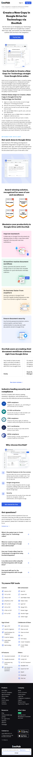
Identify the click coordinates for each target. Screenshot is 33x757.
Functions (4, 704)
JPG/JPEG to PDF (8, 601)
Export (22, 672)
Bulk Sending (7, 645)
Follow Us (5, 740)
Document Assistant (9, 656)
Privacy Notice (21, 694)
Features (4, 702)
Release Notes (22, 702)
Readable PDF (24, 665)
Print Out (23, 678)
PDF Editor (4, 690)
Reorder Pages (24, 613)
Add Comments (25, 626)
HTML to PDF (8, 610)
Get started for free (11, 504)
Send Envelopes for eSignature (9, 633)
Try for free (16, 37)
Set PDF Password (25, 662)
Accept (16, 753)
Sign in (21, 3)
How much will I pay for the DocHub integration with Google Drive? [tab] (12, 572)
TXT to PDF (7, 594)
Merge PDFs (24, 607)
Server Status (5, 696)
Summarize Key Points (8, 663)
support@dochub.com (7, 733)
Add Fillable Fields (25, 597)
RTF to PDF (7, 613)
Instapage (4, 724)
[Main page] (6, 3)
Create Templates (25, 642)
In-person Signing (8, 637)
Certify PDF (24, 659)
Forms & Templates (7, 692)
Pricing (3, 698)
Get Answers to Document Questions (8, 668)
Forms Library (5, 700)
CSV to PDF (7, 607)
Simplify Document (9, 659)
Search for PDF (25, 669)
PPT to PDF (7, 604)
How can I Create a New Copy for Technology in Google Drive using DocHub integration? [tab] (12, 553)
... (22, 750)
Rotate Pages (24, 610)
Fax (22, 635)
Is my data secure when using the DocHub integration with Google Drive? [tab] (12, 562)
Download (23, 675)
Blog (3, 713)
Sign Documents (6, 694)
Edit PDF (23, 591)
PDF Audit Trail (25, 656)
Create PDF (24, 594)
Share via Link (24, 629)
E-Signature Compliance (24, 698)
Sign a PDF (7, 626)
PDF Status (24, 638)
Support (20, 700)
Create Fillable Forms (24, 645)
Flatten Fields (24, 601)
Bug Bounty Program (23, 704)
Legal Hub (20, 696)
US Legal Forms (6, 718)
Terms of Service (22, 692)
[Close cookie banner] (30, 750)
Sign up (28, 3)
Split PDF (23, 604)
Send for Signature (9, 629)
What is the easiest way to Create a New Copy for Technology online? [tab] (12, 534)
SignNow (4, 720)
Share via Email (25, 632)
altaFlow (4, 722)
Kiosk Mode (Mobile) (7, 641)
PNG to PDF (7, 597)
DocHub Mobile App (7, 715)
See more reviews (16, 382)
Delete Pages (24, 616)
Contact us (5, 526)
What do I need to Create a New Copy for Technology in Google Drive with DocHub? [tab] (12, 543)
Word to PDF (7, 591)
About (19, 690)
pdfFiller (4, 717)
